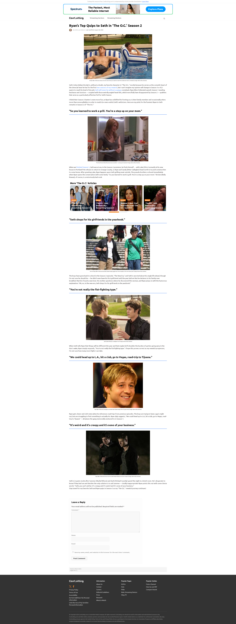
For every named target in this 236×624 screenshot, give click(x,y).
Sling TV (124, 595)
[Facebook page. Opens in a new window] (73, 586)
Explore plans (155, 9)
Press (98, 595)
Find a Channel (151, 584)
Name (73, 535)
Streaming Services (97, 18)
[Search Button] (164, 18)
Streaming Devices (114, 18)
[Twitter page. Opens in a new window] (70, 586)
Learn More (145, 1)
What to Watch (78, 569)
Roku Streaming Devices (129, 592)
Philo (123, 589)
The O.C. (76, 570)
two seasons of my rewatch (107, 87)
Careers (98, 589)
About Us (99, 584)
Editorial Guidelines (102, 592)
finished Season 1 (83, 167)
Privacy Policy (73, 590)
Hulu (122, 587)
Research (99, 597)
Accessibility (73, 595)
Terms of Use (73, 592)
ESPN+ (123, 584)
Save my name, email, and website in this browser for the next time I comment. (102, 552)
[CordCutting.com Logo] (76, 18)
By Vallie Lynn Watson (79, 30)
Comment (75, 510)
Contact (98, 587)
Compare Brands (151, 589)
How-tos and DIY (151, 587)
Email (73, 544)
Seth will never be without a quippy (108, 90)
